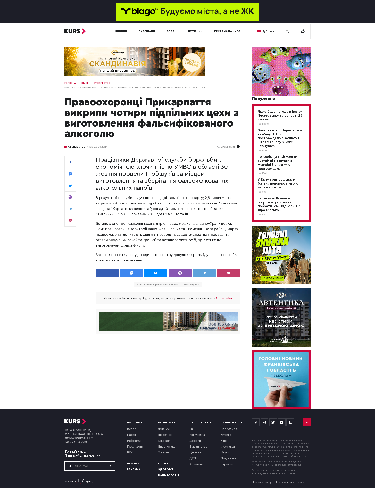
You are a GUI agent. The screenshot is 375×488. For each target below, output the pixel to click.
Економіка (166, 422)
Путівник (195, 31)
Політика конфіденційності (292, 482)
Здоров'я (165, 469)
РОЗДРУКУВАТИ (225, 147)
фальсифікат (191, 284)
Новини (121, 31)
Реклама (133, 469)
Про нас (133, 463)
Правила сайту (261, 482)
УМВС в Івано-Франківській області (157, 284)
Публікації (147, 31)
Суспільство (76, 147)
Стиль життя (231, 422)
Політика (134, 422)
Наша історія (168, 475)
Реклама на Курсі (227, 31)
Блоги (171, 31)
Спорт (163, 463)
